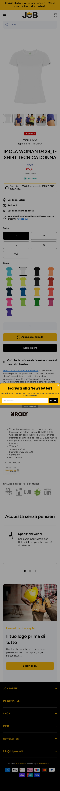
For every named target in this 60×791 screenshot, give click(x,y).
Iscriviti (53, 400)
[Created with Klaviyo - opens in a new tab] (30, 406)
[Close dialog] (58, 385)
